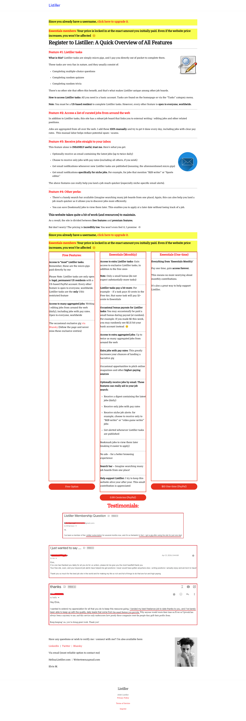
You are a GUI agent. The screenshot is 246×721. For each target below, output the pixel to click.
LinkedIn (54, 646)
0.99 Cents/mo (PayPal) (123, 497)
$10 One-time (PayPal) (174, 486)
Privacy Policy (123, 698)
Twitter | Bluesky (72, 646)
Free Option (71, 486)
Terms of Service (123, 703)
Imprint (123, 709)
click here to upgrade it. (113, 21)
